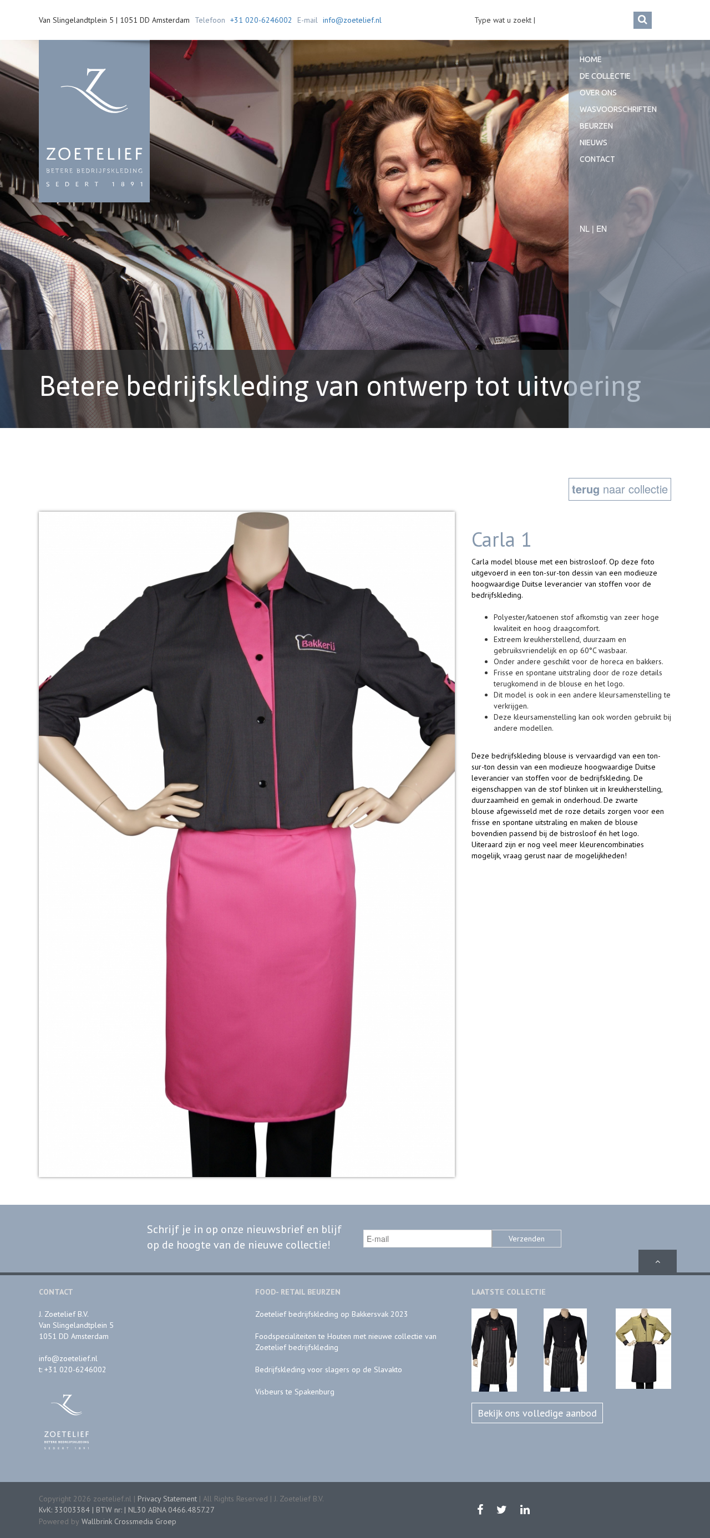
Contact (597, 159)
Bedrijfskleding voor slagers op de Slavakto (328, 1369)
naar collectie (620, 489)
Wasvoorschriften (618, 109)
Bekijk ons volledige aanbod (537, 1413)
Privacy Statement (167, 1499)
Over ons (598, 92)
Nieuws (593, 142)
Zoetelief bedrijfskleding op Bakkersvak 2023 (331, 1314)
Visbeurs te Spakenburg (294, 1392)
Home (591, 59)
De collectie (605, 76)
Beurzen (596, 125)
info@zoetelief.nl (352, 20)
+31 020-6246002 (261, 20)
